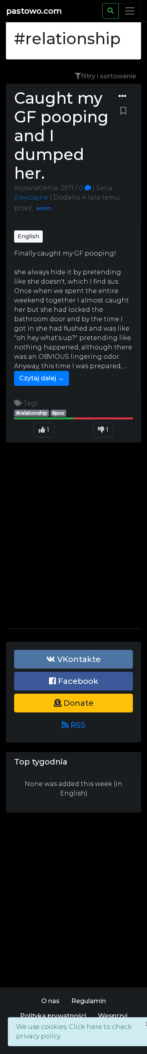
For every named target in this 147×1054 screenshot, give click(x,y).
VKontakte (78, 659)
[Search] (110, 11)
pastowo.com (34, 11)
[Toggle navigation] (130, 11)
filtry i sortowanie (108, 76)
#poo (58, 413)
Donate (78, 703)
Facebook (77, 681)
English (28, 236)
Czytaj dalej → (41, 378)
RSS (77, 725)
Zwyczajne (31, 197)
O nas (50, 1001)
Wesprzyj (112, 1016)
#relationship (31, 413)
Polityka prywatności (53, 1016)
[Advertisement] (73, 538)
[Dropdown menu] (122, 96)
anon (43, 208)
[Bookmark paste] (123, 111)
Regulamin (88, 1001)
